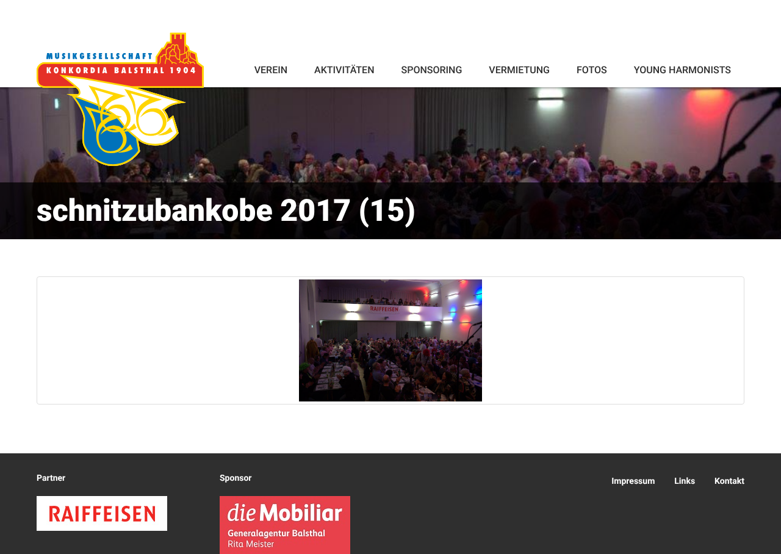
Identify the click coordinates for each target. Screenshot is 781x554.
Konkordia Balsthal (120, 99)
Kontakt (729, 481)
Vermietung (519, 70)
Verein (270, 70)
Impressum (633, 481)
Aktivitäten (344, 70)
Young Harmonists (682, 70)
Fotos (592, 70)
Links (684, 481)
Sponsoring (431, 70)
